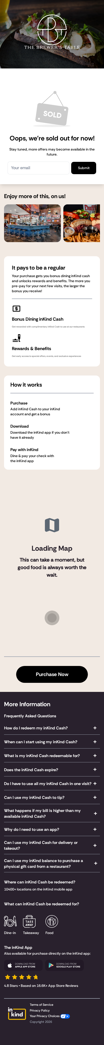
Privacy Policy (40, 1011)
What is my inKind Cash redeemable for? (42, 755)
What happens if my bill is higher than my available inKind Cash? (42, 813)
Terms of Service (41, 1005)
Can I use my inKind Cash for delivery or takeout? (40, 845)
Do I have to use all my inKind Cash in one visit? (47, 783)
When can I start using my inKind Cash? (40, 741)
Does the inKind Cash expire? (31, 769)
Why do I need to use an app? (31, 829)
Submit (84, 168)
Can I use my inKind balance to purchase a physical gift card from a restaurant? (43, 863)
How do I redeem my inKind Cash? (36, 728)
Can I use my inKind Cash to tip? (34, 797)
